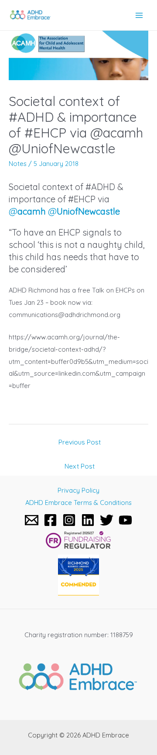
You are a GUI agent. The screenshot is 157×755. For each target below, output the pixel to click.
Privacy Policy (78, 490)
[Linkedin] (88, 520)
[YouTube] (125, 520)
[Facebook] (50, 520)
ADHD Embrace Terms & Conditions (78, 502)
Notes (18, 163)
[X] (106, 520)
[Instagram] (69, 520)
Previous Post (79, 441)
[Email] (31, 520)
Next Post (80, 466)
